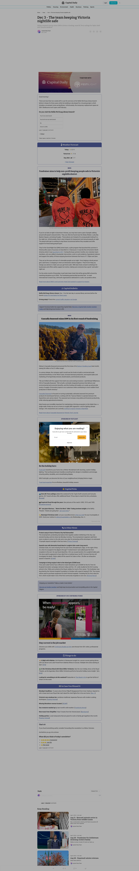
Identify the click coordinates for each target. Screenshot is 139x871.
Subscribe (82, 437)
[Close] (87, 427)
